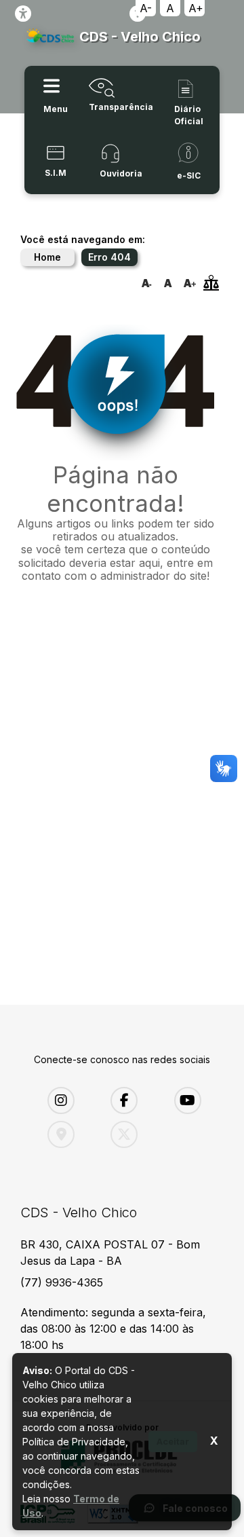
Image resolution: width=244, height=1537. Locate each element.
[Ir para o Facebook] (132, 1100)
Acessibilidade (23, 13)
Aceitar (173, 1441)
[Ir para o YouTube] (195, 1100)
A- (146, 8)
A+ (195, 8)
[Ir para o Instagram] (69, 1100)
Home (47, 257)
